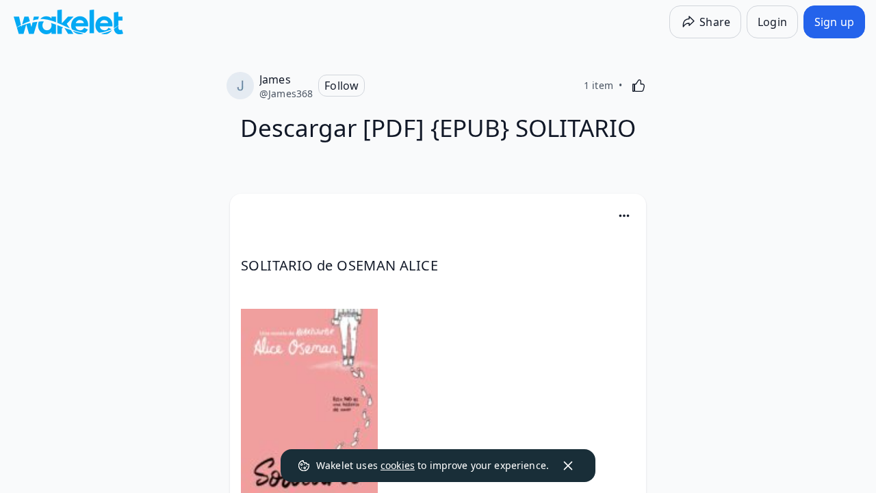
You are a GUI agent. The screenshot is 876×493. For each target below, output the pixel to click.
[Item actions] (624, 216)
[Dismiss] (568, 466)
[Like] (638, 86)
